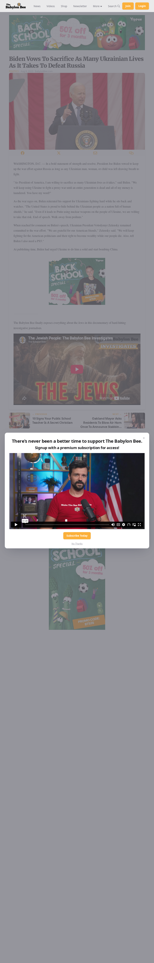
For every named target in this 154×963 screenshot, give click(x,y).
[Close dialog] (144, 438)
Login (142, 6)
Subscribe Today (77, 535)
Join (128, 6)
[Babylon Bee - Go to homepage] (16, 6)
